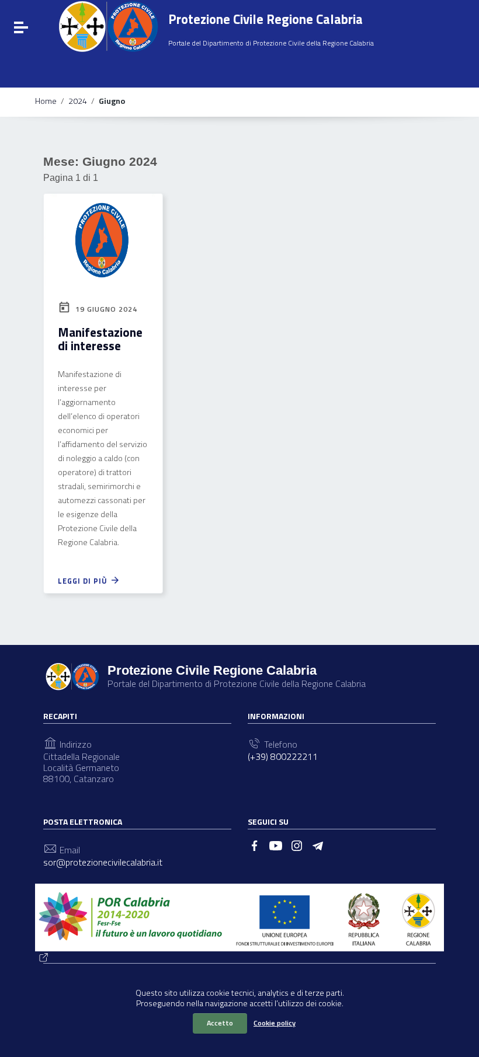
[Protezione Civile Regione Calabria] (108, 26)
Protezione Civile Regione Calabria (265, 19)
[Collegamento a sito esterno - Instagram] (297, 845)
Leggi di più (84, 580)
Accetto (220, 1022)
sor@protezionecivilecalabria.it (102, 862)
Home (46, 101)
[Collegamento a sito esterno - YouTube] (276, 845)
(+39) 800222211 (283, 756)
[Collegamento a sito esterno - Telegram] (318, 845)
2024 (77, 101)
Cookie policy (275, 1022)
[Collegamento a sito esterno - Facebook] (255, 845)
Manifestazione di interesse (100, 339)
